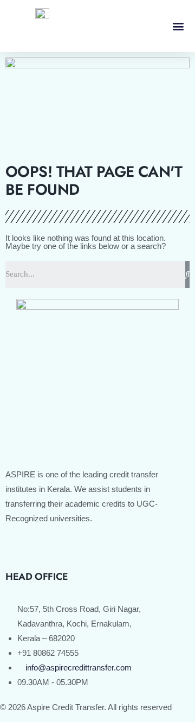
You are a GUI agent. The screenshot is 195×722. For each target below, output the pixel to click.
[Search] (187, 274)
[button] (178, 26)
